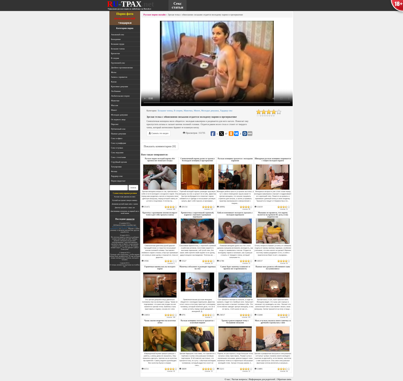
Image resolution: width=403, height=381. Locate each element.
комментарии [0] (160, 146)
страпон (124, 228)
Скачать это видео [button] (159, 133)
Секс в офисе (116, 138)
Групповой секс (118, 63)
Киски (113, 82)
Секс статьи (177, 5)
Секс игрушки (117, 152)
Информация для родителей (262, 379)
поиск (133, 187)
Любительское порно (120, 96)
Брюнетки (115, 53)
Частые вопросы (239, 379)
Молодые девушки (119, 115)
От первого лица (118, 119)
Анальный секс (117, 34)
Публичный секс (118, 129)
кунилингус (114, 228)
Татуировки (116, 166)
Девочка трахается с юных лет (125, 207)
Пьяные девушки (118, 133)
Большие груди (117, 44)
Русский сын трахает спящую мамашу (124, 200)
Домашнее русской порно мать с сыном (125, 204)
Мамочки (115, 100)
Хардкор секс (117, 176)
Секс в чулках (117, 148)
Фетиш (114, 171)
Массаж (114, 105)
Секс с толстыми (118, 157)
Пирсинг (115, 124)
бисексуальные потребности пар (124, 227)
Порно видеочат (118, 181)
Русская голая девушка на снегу (124, 197)
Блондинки (116, 39)
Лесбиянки (116, 91)
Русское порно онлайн (154, 15)
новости (130, 219)
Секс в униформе (118, 143)
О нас (227, 379)
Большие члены (118, 49)
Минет (114, 110)
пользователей (124, 18)
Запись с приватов (119, 77)
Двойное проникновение (122, 67)
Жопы (113, 72)
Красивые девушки (119, 86)
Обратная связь (284, 379)
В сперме (115, 58)
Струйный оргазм (119, 162)
